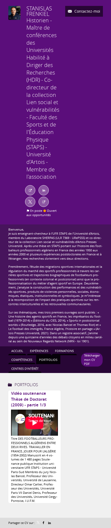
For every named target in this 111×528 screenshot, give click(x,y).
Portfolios (26, 384)
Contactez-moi (86, 11)
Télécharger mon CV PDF (92, 359)
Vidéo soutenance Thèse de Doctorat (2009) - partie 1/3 (29, 399)
